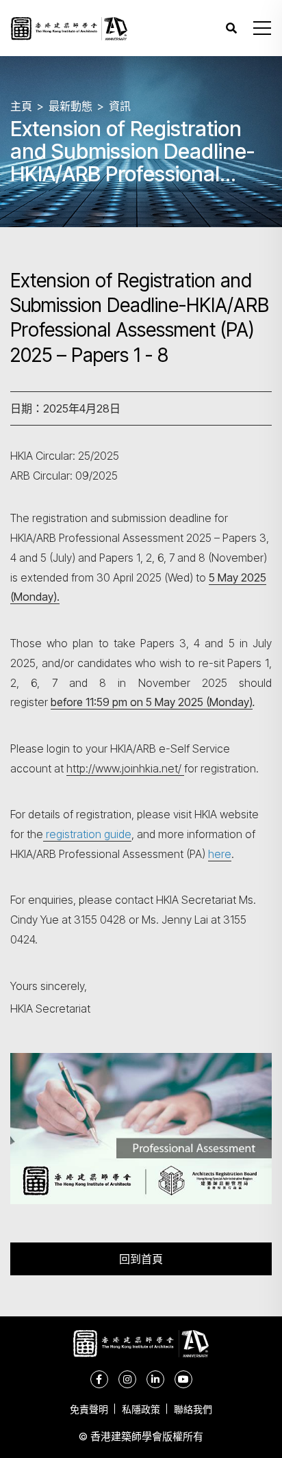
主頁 (21, 106)
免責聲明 (89, 1409)
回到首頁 (141, 1258)
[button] (262, 28)
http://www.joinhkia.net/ (125, 768)
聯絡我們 (193, 1409)
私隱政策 (141, 1409)
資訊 (120, 106)
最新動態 (70, 106)
